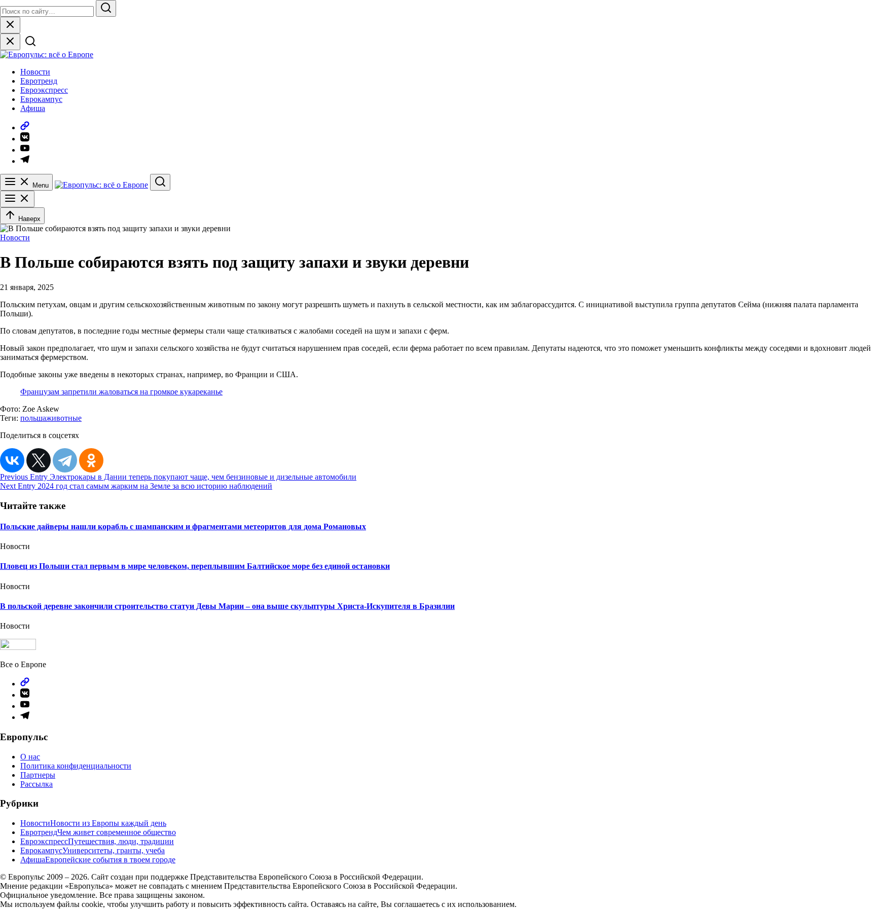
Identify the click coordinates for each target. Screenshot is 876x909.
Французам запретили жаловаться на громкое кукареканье (121, 391)
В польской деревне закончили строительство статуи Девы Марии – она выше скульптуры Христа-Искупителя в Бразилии (227, 606)
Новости (35, 71)
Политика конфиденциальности (75, 765)
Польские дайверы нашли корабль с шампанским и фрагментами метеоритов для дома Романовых (183, 526)
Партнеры (37, 775)
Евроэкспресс (44, 90)
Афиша (32, 108)
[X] (38, 460)
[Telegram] (65, 460)
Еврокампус (41, 99)
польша (33, 418)
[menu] (17, 199)
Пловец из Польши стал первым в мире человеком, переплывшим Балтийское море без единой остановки (195, 566)
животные (64, 418)
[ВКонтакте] (12, 460)
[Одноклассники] (91, 460)
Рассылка (36, 784)
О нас (30, 756)
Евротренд (38, 81)
